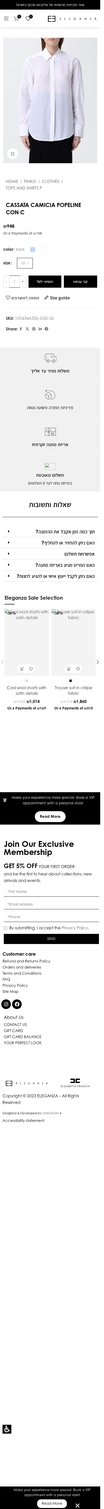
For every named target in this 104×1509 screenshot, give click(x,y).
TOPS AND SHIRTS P (24, 188)
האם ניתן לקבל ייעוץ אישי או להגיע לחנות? (56, 576)
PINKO (30, 181)
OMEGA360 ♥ (51, 1113)
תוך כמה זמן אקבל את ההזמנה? (65, 531)
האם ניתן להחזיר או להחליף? (68, 542)
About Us (13, 1017)
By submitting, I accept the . (49, 927)
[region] (50, 184)
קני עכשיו (80, 281)
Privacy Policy (75, 927)
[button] (7, 1429)
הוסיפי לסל (45, 281)
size (6, 262)
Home (12, 181)
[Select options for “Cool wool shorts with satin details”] (22, 668)
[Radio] (33, 249)
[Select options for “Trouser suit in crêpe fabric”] (69, 668)
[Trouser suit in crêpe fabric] (73, 642)
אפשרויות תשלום (79, 553)
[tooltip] (19, 701)
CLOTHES (50, 181)
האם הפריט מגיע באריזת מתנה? (65, 564)
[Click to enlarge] (12, 153)
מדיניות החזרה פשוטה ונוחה (50, 407)
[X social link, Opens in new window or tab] (27, 329)
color (8, 249)
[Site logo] (72, 17)
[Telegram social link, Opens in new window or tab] (46, 329)
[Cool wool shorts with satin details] (27, 642)
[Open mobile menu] (6, 18)
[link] (21, 329)
